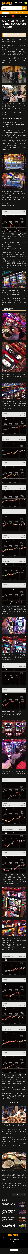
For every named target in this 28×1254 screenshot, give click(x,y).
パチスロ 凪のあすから (13, 290)
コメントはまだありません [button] (20, 1194)
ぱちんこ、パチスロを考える (7, 4)
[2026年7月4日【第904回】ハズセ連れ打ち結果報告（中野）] (22, 1226)
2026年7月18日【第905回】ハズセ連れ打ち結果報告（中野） (9, 1219)
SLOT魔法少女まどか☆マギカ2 (12, 132)
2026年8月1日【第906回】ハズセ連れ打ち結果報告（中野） (9, 1212)
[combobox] (11, 8)
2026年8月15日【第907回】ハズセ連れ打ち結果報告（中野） (9, 1205)
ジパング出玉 (14, 12)
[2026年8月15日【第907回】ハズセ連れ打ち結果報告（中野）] (22, 1204)
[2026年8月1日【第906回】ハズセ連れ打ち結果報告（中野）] (22, 1212)
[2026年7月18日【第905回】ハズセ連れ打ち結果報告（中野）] (22, 1219)
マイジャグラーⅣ (10, 405)
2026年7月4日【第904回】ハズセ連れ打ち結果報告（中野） (9, 1226)
